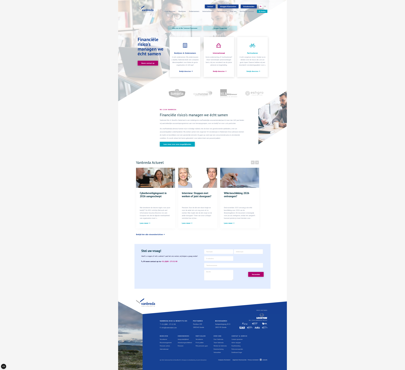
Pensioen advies (165, 346)
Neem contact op (147, 63)
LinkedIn (264, 360)
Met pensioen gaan (202, 346)
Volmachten (217, 352)
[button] (253, 162)
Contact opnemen (237, 339)
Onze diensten (169, 11)
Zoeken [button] (263, 11)
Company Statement (224, 360)
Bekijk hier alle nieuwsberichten (149, 234)
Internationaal (208, 11)
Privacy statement (253, 360)
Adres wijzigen (236, 343)
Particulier (201, 336)
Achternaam (240, 257)
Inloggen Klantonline (228, 6)
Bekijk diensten (185, 71)
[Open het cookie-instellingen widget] (3, 366)
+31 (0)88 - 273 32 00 (169, 261)
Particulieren (222, 11)
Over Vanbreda (218, 339)
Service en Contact (247, 11)
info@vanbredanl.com (169, 328)
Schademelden (248, 6)
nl (261, 6)
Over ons (233, 11)
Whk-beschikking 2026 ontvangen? (236, 194)
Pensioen (180, 346)
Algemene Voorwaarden (240, 360)
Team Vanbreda (218, 343)
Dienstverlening (218, 349)
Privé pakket (199, 343)
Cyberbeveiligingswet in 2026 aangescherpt (153, 194)
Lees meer (144, 223)
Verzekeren (163, 339)
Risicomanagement (166, 343)
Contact (210, 6)
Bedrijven (182, 11)
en (265, 6)
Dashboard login (237, 352)
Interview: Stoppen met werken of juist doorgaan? (196, 194)
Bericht (209, 271)
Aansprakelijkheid (183, 339)
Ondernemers (194, 11)
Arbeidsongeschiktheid (185, 343)
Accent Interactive (201, 360)
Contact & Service (239, 336)
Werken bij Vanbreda (220, 346)
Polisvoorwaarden (237, 349)
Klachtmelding (236, 346)
